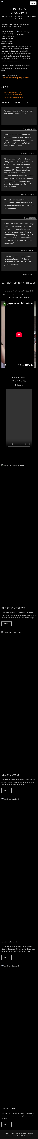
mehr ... (6, 623)
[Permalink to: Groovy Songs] (18, 701)
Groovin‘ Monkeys (13, 608)
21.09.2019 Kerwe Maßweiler (13, 95)
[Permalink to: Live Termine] (18, 868)
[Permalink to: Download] (18, 1035)
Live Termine (9, 942)
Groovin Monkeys (21, 1133)
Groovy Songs (10, 775)
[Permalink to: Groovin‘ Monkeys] (18, 534)
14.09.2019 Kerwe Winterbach (14, 97)
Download (8, 1108)
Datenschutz (16, 1136)
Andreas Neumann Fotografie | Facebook (14, 78)
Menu (33, 3)
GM (32, 1136)
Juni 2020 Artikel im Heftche (13, 92)
